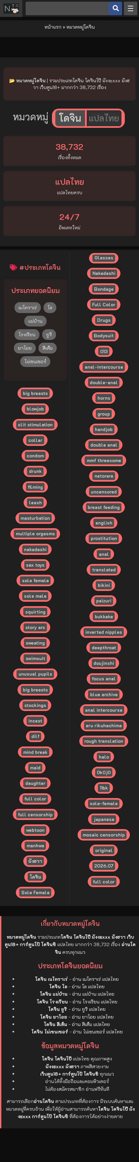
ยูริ (49, 334)
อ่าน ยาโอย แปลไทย (93, 1017)
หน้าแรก (53, 27)
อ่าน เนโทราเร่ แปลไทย (96, 979)
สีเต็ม (48, 348)
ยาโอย (25, 348)
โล (50, 307)
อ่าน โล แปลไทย (88, 986)
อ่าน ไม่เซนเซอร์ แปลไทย (98, 1031)
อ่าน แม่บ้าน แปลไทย (93, 994)
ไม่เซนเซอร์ (35, 361)
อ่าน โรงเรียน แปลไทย (95, 1001)
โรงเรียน (27, 334)
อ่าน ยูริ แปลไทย (89, 1009)
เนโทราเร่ (28, 307)
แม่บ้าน (35, 321)
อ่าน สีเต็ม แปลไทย (91, 1024)
